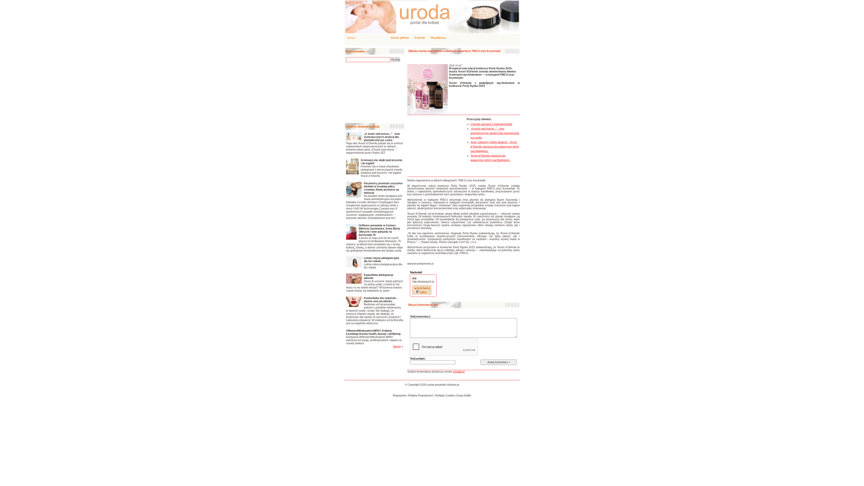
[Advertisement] (436, 146)
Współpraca (438, 37)
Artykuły (419, 37)
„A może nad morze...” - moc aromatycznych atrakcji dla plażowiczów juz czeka (494, 133)
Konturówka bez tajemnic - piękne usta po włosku (381, 300)
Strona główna (400, 37)
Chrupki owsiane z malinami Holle (491, 124)
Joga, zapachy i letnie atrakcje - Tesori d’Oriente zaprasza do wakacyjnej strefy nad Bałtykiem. (494, 147)
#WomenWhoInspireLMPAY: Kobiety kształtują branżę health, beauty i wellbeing (373, 332)
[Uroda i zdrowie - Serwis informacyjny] (432, 16)
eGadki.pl (459, 371)
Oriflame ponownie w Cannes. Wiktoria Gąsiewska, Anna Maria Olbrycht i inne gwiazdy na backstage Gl (379, 230)
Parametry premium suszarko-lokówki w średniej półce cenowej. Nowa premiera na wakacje (383, 188)
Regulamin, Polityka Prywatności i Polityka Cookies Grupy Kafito (432, 395)
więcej (397, 346)
